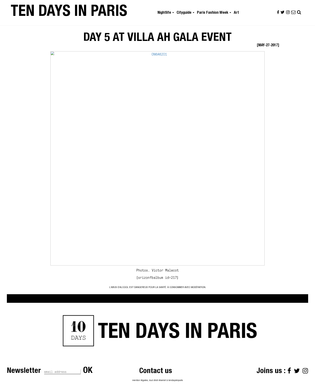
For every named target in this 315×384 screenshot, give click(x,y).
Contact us (155, 371)
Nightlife (165, 13)
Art (236, 13)
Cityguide (184, 13)
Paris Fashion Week (213, 13)
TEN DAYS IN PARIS (69, 12)
